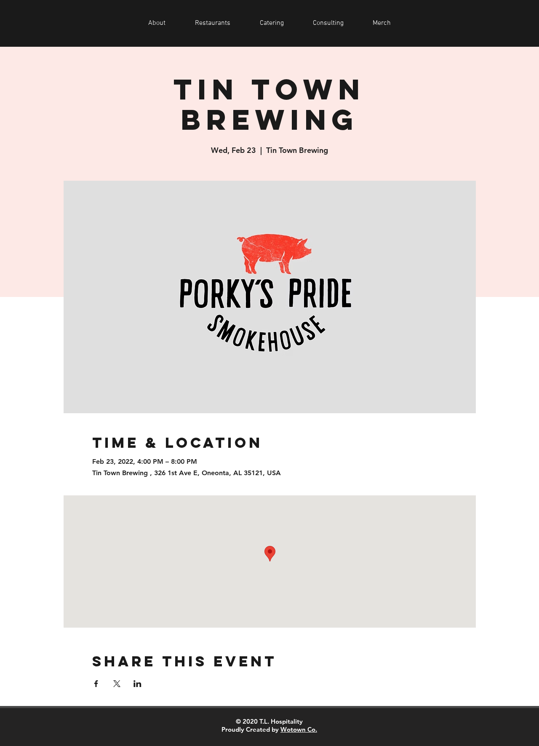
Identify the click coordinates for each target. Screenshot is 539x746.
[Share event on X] (117, 683)
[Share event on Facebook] (96, 683)
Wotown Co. (298, 729)
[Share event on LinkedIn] (137, 683)
